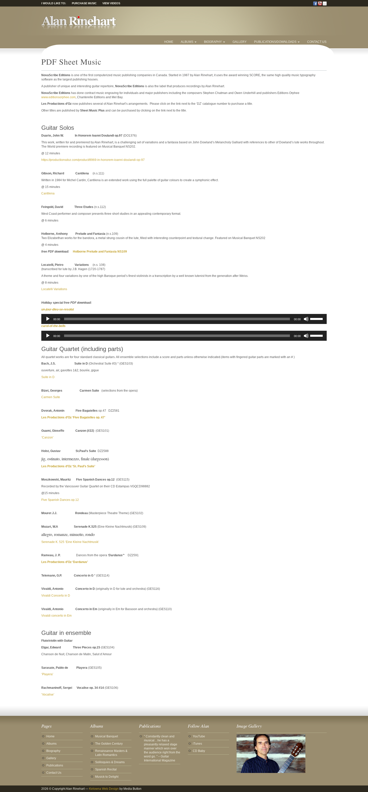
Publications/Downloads (275, 42)
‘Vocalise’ (47, 694)
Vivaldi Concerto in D (55, 595)
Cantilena (48, 193)
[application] (184, 319)
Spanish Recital (106, 769)
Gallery (240, 42)
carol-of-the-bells (53, 326)
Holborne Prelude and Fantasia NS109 (100, 251)
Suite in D (48, 377)
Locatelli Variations (54, 289)
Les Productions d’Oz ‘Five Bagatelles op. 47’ (73, 417)
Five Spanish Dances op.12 (60, 500)
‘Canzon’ (47, 437)
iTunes (197, 743)
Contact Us (316, 42)
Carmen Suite (50, 397)
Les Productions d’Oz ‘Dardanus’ (64, 562)
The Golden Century (109, 743)
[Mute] (306, 318)
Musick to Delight (106, 776)
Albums (187, 42)
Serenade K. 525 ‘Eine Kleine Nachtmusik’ (70, 542)
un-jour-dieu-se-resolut (57, 309)
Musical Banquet (106, 736)
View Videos (111, 3)
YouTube (199, 736)
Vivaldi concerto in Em (56, 615)
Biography (213, 42)
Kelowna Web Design (104, 788)
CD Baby (199, 751)
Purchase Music (84, 3)
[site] (79, 23)
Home (168, 42)
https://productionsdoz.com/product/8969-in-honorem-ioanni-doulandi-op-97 (93, 160)
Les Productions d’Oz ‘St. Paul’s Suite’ (68, 466)
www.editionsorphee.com (58, 97)
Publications (54, 765)
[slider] (317, 318)
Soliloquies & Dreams (110, 762)
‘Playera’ (47, 674)
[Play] (47, 318)
